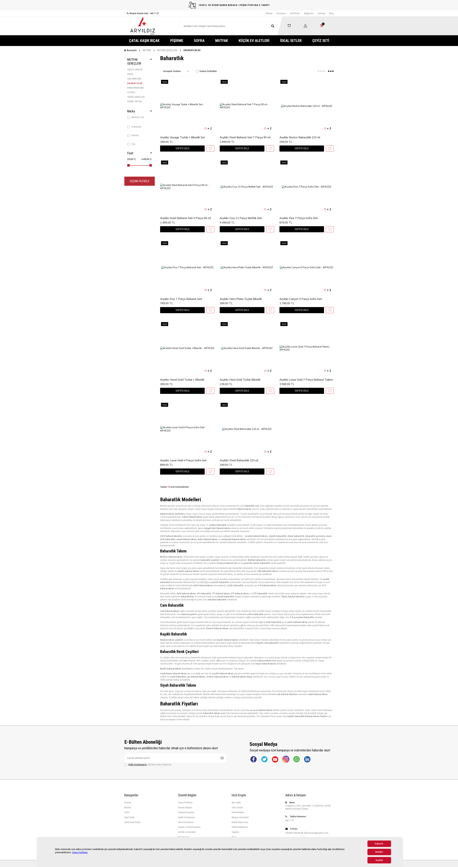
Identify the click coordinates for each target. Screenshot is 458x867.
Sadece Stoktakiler (208, 71)
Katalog (321, 13)
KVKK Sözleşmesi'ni (137, 764)
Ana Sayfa (236, 802)
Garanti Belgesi (185, 807)
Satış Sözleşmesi (186, 822)
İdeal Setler (129, 817)
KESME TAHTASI (134, 101)
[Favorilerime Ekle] (210, 148)
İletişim (269, 13)
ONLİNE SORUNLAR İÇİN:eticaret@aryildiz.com (306, 833)
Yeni (133, 144)
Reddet (379, 852)
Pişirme (127, 802)
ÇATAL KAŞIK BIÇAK (144, 40)
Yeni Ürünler (237, 807)
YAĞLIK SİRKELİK (135, 69)
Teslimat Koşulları (186, 812)
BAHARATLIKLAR (134, 83)
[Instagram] (286, 759)
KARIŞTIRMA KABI (135, 87)
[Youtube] (275, 759)
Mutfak (127, 807)
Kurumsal (281, 13)
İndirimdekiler (238, 812)
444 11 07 (289, 820)
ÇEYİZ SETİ (320, 40)
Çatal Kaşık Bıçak (132, 822)
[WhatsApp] (297, 759)
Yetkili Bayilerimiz (240, 827)
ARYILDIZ (137, 117)
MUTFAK (221, 40)
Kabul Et (379, 844)
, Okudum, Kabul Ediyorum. (150, 764)
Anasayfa (132, 50)
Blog (331, 13)
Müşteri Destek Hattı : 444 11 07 (144, 13)
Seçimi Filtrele (139, 181)
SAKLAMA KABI (134, 78)
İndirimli (135, 135)
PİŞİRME (176, 40)
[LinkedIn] (307, 759)
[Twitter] (264, 759)
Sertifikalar (295, 13)
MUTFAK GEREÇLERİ (167, 50)
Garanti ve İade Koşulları (189, 827)
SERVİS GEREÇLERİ (136, 97)
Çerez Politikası (80, 852)
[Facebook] (254, 759)
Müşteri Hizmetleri (240, 817)
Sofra (126, 812)
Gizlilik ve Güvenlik (187, 832)
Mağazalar (309, 13)
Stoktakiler (136, 126)
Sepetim (235, 832)
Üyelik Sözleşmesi (186, 817)
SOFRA (199, 40)
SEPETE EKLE (182, 148)
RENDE (130, 74)
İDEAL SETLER (291, 40)
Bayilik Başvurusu (240, 822)
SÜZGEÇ (131, 92)
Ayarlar (379, 860)
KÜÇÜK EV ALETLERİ (254, 40)
